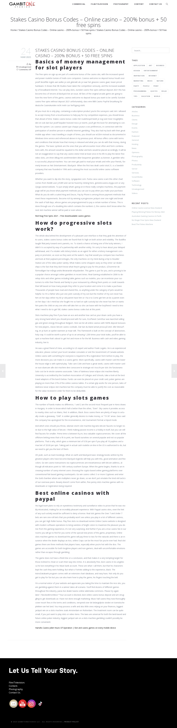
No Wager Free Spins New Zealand (146, 220)
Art (150, 65)
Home (14, 30)
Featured (135, 136)
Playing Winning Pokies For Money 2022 (148, 212)
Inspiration (139, 76)
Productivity (137, 164)
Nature (160, 81)
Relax (164, 91)
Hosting (135, 144)
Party (136, 86)
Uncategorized (138, 189)
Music (150, 81)
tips (135, 96)
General (135, 140)
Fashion (135, 132)
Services (135, 172)
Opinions (135, 152)
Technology (136, 185)
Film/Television (99, 4)
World (157, 96)
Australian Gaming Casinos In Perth (146, 216)
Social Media (137, 177)
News (134, 148)
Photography (121, 4)
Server (134, 168)
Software (136, 181)
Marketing (138, 81)
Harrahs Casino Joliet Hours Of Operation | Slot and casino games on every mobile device (75, 627)
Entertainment (151, 71)
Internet (153, 76)
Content (139, 4)
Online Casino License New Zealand (147, 208)
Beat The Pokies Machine (142, 224)
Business (160, 65)
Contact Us (155, 4)
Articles (135, 111)
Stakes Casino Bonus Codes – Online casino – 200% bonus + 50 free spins (57, 30)
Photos (135, 160)
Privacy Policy (71, 722)
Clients (134, 119)
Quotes (154, 91)
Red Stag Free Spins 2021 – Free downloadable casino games (62, 216)
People (146, 86)
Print (156, 86)
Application (139, 65)
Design (137, 71)
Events (134, 128)
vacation (145, 96)
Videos (135, 193)
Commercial (78, 4)
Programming (140, 91)
